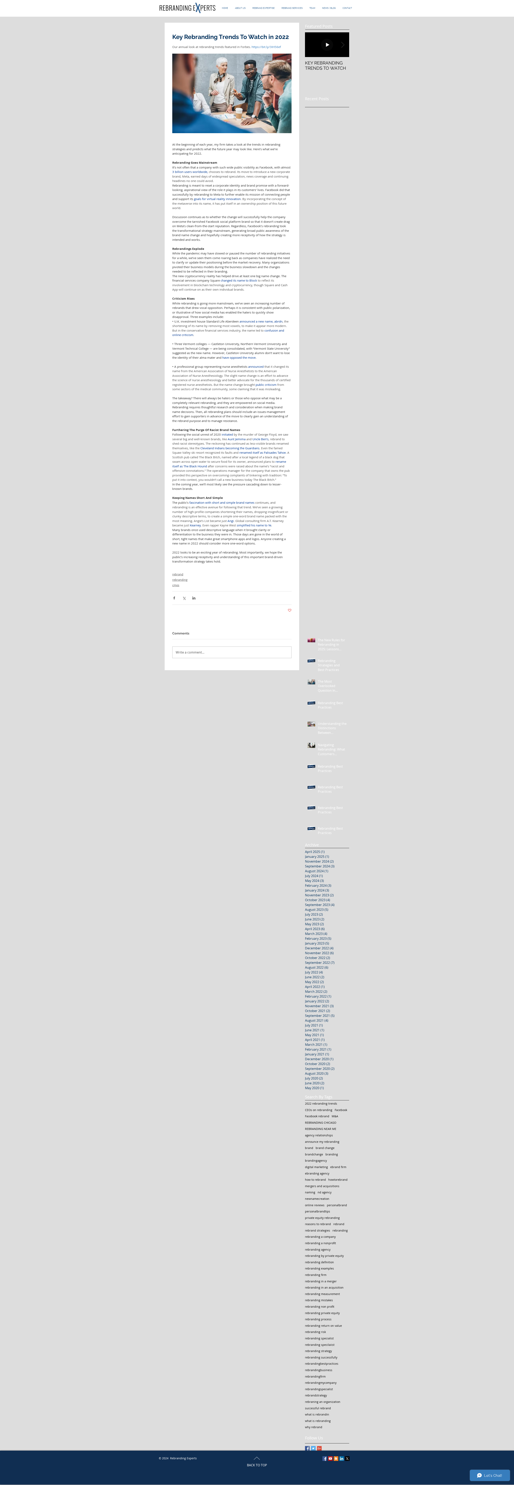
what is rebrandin (317, 1414)
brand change (325, 1148)
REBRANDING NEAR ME (320, 1129)
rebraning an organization (322, 1402)
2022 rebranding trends (321, 1103)
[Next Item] (343, 45)
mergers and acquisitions (322, 1186)
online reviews (314, 1205)
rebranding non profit (319, 1306)
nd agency (324, 1192)
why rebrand (313, 1427)
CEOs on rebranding (318, 1110)
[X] (347, 1458)
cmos (175, 585)
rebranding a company (320, 1237)
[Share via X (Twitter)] (184, 598)
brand (309, 1148)
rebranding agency (317, 1249)
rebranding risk (315, 1332)
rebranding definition (319, 1262)
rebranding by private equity (324, 1256)
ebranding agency (317, 1173)
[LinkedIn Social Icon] (341, 1458)
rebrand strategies (317, 1230)
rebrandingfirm (315, 1376)
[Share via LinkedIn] (194, 598)
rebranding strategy (318, 1351)
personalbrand (337, 1205)
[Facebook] (324, 1458)
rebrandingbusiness (318, 1370)
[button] (292, 8)
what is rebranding (318, 1421)
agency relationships (319, 1135)
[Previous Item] (311, 45)
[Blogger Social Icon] (336, 1458)
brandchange (314, 1154)
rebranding (180, 580)
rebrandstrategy (316, 1395)
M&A (335, 1116)
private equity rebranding (322, 1218)
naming (310, 1192)
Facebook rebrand (317, 1116)
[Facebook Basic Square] (307, 1448)
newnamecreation (317, 1199)
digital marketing (316, 1167)
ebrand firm (338, 1167)
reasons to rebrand (318, 1224)
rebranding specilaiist (320, 1345)
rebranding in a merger (321, 1281)
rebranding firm (315, 1275)
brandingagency (316, 1160)
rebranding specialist (319, 1338)
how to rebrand (315, 1180)
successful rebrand (318, 1408)
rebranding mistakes (319, 1300)
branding (331, 1154)
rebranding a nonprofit (320, 1243)
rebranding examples (319, 1268)
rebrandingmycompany (321, 1383)
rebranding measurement (322, 1294)
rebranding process (318, 1319)
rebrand (177, 574)
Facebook (341, 1110)
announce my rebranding (322, 1142)
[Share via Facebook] (174, 598)
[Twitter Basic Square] (313, 1448)
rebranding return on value (323, 1326)
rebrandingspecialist (319, 1389)
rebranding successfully (321, 1357)
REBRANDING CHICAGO (320, 1122)
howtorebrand (338, 1180)
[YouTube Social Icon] (330, 1458)
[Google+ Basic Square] (319, 1448)
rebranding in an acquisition (324, 1287)
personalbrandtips (317, 1211)
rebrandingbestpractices (321, 1364)
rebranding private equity (322, 1313)
